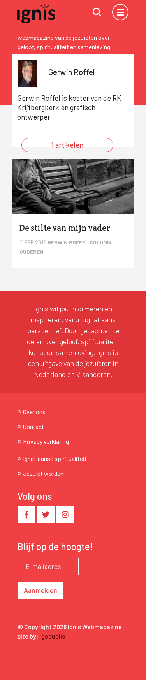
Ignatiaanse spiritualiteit (55, 458)
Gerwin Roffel (68, 242)
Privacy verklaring (46, 441)
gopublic (53, 636)
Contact (33, 426)
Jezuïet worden (43, 473)
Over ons (34, 411)
